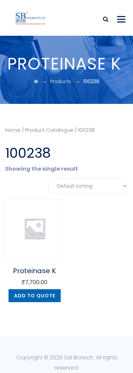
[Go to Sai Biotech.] (36, 81)
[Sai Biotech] (30, 18)
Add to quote (34, 295)
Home (12, 130)
